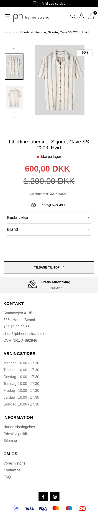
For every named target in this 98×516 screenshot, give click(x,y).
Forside (8, 32)
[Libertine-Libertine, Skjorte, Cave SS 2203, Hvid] (14, 66)
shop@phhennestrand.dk (23, 334)
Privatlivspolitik (15, 434)
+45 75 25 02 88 (16, 327)
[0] (91, 16)
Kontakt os (12, 470)
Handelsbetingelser (19, 427)
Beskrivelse (17, 217)
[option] (14, 66)
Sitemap (10, 441)
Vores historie (14, 463)
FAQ (7, 477)
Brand (12, 229)
